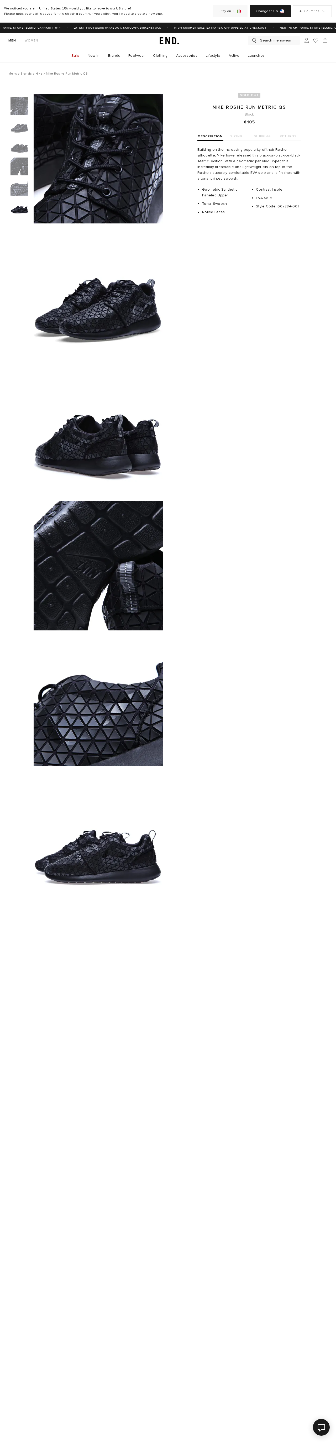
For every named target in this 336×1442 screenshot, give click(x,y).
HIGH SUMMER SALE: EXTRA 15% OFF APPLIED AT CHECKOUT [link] (215, 27)
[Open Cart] (325, 40)
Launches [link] (256, 55)
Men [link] (12, 41)
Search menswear (275, 40)
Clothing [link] (160, 55)
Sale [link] (75, 55)
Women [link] (32, 41)
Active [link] (234, 55)
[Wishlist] (315, 40)
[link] (168, 40)
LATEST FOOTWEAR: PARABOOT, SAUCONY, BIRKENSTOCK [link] (112, 27)
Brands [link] (114, 55)
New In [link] (94, 55)
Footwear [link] (136, 55)
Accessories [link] (186, 55)
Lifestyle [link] (213, 55)
